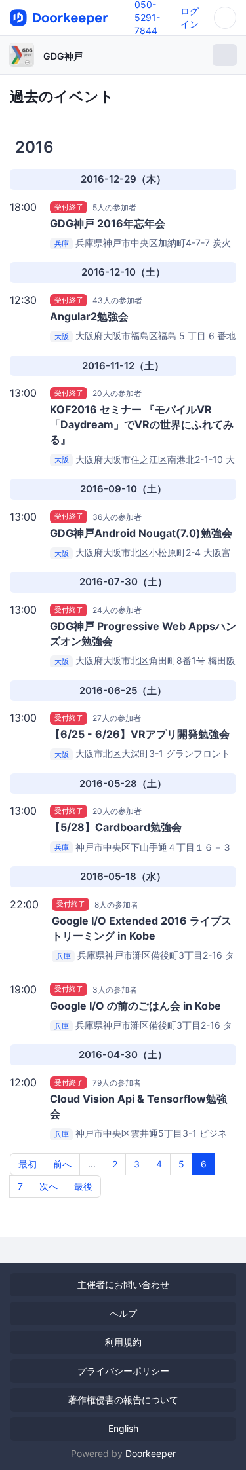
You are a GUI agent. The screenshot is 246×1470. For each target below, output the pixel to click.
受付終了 (68, 206)
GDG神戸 (63, 56)
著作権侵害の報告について (123, 1399)
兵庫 (61, 243)
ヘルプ (123, 1313)
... (92, 1163)
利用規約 (123, 1342)
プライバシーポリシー (123, 1370)
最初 (27, 1163)
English (123, 1428)
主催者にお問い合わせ (123, 1284)
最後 (83, 1186)
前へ (62, 1163)
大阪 (61, 336)
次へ (48, 1186)
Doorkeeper (150, 1453)
